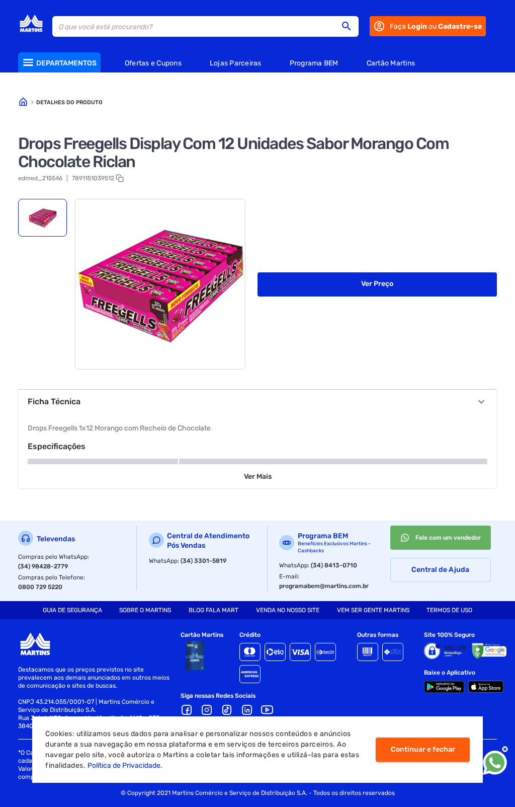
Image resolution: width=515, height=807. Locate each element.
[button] (349, 26)
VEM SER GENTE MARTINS (373, 610)
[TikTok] (227, 710)
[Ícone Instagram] (207, 710)
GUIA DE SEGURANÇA (72, 610)
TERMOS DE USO (449, 610)
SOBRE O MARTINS (145, 610)
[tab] (42, 218)
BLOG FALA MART (213, 610)
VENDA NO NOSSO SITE (287, 610)
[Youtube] (267, 710)
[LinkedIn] (247, 710)
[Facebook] (187, 710)
